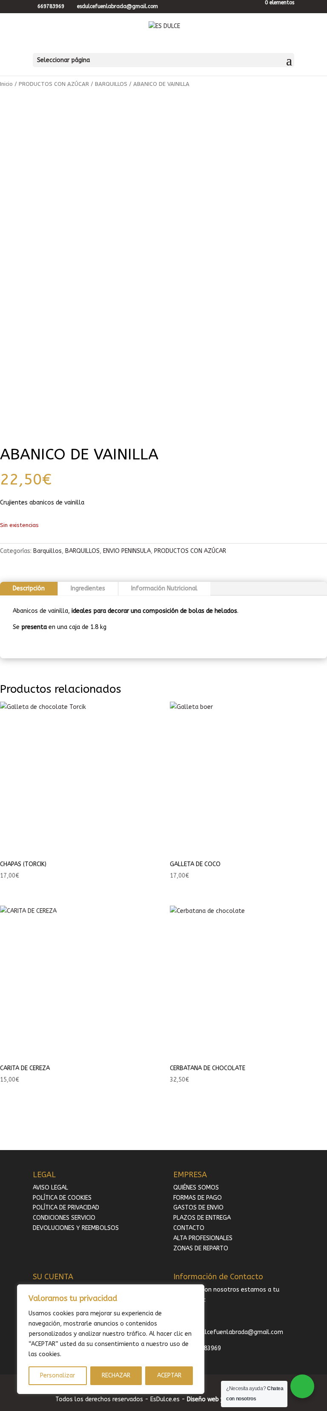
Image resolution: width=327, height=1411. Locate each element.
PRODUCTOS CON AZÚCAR (54, 84)
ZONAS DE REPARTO (200, 1248)
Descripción (29, 588)
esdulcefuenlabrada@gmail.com (237, 1332)
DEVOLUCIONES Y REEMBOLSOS (76, 1228)
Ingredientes (88, 588)
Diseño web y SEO (211, 1399)
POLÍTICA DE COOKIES (62, 1197)
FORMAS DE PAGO (197, 1197)
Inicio (6, 84)
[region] (110, 1339)
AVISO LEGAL (50, 1187)
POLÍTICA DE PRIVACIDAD (66, 1207)
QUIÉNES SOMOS (196, 1187)
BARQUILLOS (111, 84)
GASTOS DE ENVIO (198, 1207)
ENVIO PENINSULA (127, 551)
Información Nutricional (164, 588)
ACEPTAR (169, 1375)
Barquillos (47, 551)
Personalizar (57, 1375)
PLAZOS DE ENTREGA (202, 1217)
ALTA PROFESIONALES (202, 1238)
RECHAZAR (116, 1375)
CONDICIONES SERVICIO (64, 1217)
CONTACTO (188, 1228)
